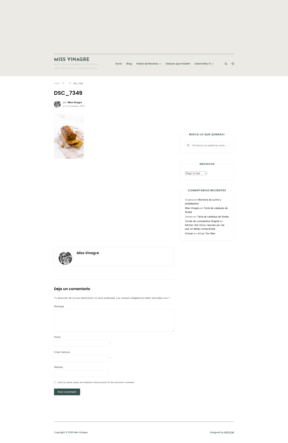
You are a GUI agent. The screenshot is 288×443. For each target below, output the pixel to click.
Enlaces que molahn (178, 63)
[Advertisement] (144, 26)
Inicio (119, 63)
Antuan (189, 233)
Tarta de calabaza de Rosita (213, 216)
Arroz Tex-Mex (206, 233)
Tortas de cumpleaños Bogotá (202, 221)
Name (57, 336)
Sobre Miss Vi (203, 63)
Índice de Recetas (147, 63)
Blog (129, 63)
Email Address (62, 352)
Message (59, 306)
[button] (232, 64)
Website (58, 367)
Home (57, 83)
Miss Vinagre (71, 59)
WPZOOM (229, 432)
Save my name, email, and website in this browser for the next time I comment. (96, 382)
